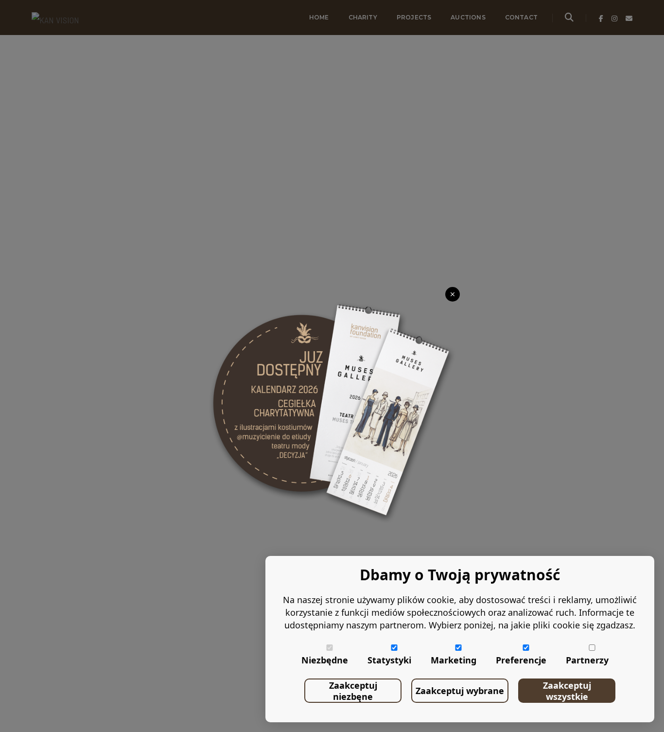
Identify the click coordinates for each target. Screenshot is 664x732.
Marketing (453, 660)
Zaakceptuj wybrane (460, 690)
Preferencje (521, 660)
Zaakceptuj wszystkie (567, 690)
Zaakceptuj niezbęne (353, 690)
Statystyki (389, 660)
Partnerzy (587, 660)
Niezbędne (324, 660)
